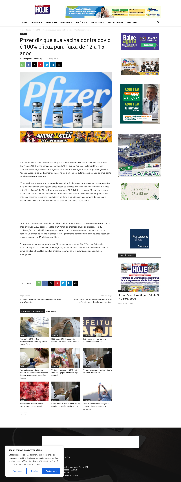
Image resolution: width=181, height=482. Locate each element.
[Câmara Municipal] (140, 49)
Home (24, 22)
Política (80, 22)
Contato (132, 22)
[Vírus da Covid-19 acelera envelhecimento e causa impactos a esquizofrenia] (34, 327)
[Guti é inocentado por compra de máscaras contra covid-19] (97, 327)
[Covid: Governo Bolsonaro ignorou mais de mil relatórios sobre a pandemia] (97, 391)
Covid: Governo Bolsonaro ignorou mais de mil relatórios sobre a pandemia (96, 406)
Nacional (65, 22)
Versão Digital (115, 22)
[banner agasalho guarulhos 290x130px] (140, 74)
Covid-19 (36, 30)
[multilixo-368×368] (139, 176)
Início (22, 30)
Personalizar (17, 471)
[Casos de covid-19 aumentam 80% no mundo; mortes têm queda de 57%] (65, 391)
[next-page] (25, 414)
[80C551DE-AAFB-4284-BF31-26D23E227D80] (140, 123)
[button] (158, 23)
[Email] (59, 64)
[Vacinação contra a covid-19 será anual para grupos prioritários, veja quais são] (65, 358)
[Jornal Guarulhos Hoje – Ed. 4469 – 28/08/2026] (139, 276)
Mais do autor (52, 311)
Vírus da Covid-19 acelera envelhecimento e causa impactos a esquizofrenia (33, 341)
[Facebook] (28, 64)
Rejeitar (34, 471)
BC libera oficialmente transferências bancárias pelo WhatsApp (40, 300)
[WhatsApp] (22, 64)
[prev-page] (21, 414)
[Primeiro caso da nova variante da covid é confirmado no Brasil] (34, 391)
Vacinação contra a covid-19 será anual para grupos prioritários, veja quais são (64, 372)
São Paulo (51, 22)
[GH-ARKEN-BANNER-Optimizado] (140, 199)
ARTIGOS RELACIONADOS (32, 311)
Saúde (28, 30)
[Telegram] (46, 64)
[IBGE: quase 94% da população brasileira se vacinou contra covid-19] (65, 327)
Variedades (96, 22)
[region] (34, 461)
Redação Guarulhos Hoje (33, 59)
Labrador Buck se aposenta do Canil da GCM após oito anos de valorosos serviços (92, 300)
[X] (34, 64)
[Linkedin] (53, 64)
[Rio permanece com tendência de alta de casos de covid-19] (97, 358)
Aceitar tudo (51, 471)
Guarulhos (36, 22)
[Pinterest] (40, 64)
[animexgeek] (66, 141)
